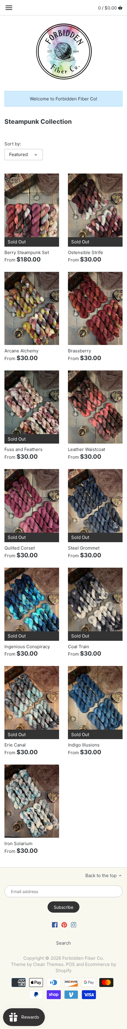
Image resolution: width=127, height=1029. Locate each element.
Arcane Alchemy (21, 351)
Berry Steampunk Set (26, 252)
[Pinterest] (64, 924)
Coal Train (78, 646)
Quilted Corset (19, 548)
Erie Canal (15, 745)
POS (70, 964)
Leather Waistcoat (86, 449)
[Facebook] (55, 924)
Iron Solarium (18, 843)
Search (63, 943)
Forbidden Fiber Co (82, 958)
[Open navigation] (8, 7)
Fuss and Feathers (23, 449)
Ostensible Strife (85, 252)
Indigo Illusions (84, 745)
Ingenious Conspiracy (27, 646)
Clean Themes (48, 964)
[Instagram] (73, 924)
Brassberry (79, 351)
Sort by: (12, 144)
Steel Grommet (84, 548)
